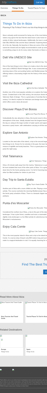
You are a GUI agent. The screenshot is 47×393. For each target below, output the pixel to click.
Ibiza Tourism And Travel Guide (9, 317)
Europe (3, 349)
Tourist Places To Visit (36, 8)
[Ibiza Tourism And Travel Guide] (11, 308)
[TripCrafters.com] (9, 2)
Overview (4, 8)
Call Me (39, 2)
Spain (28, 349)
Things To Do (17, 8)
